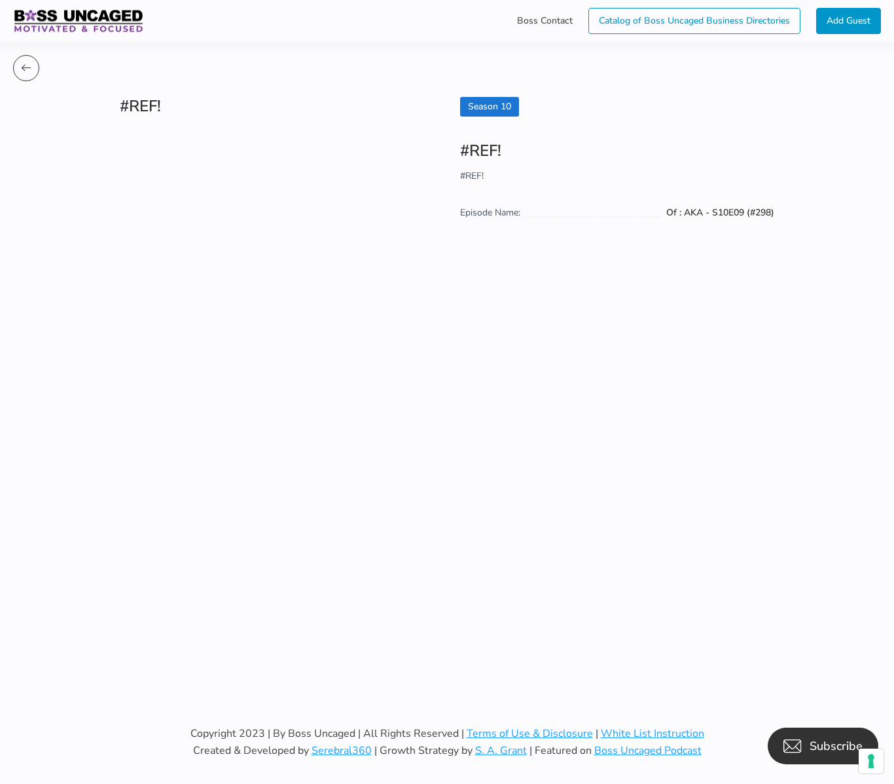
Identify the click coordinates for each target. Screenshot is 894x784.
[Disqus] (447, 460)
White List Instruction (652, 733)
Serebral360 (342, 750)
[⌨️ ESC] (26, 68)
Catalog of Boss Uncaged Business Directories (694, 20)
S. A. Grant (501, 750)
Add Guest (848, 20)
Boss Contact (545, 20)
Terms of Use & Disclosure (530, 733)
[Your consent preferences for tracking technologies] (871, 761)
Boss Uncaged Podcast (648, 750)
